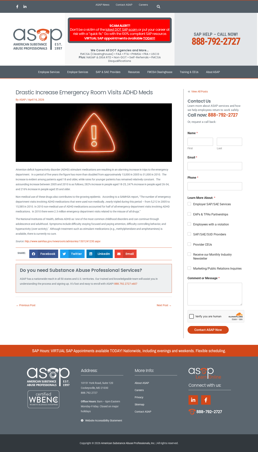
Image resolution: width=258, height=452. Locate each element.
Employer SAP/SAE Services (212, 204)
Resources (134, 72)
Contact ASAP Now (208, 330)
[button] (158, 7)
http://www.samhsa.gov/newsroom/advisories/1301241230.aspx (62, 241)
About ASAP (213, 72)
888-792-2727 (216, 41)
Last (219, 148)
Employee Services (49, 72)
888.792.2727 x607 (125, 283)
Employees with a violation (211, 224)
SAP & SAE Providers (108, 72)
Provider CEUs (202, 244)
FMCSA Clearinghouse (159, 72)
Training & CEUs (189, 72)
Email (192, 157)
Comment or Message (204, 278)
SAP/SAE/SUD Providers (209, 234)
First (190, 148)
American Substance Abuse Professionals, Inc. (128, 443)
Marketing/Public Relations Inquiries (217, 268)
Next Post (164, 305)
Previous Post (26, 305)
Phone (193, 177)
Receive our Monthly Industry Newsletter (212, 256)
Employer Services (77, 72)
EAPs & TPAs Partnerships (210, 214)
